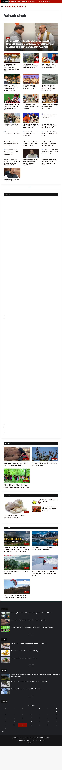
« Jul (2, 731)
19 (22, 721)
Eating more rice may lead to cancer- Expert (24, 658)
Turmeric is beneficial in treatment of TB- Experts (25, 651)
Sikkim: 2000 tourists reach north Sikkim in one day (26, 689)
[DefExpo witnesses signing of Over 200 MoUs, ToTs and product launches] (31, 118)
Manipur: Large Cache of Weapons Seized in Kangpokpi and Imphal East (26, 1)
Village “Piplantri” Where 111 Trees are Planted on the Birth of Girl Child (32, 627)
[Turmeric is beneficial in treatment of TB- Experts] (5, 653)
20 (31, 721)
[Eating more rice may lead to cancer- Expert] (5, 660)
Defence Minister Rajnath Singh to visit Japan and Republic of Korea (30, 143)
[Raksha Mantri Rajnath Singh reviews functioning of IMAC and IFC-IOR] (50, 135)
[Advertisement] (31, 21)
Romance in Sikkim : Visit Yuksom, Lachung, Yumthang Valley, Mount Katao (44, 573)
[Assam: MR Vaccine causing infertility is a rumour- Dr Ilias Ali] (5, 646)
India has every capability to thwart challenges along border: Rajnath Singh (50, 65)
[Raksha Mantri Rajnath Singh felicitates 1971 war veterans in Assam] (31, 79)
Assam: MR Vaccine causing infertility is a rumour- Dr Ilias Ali (29, 643)
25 (14, 725)
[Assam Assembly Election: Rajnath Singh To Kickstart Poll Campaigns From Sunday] (12, 98)
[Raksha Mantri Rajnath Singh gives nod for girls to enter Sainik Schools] (50, 118)
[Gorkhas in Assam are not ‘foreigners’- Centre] (12, 173)
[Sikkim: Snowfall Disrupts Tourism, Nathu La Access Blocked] (5, 684)
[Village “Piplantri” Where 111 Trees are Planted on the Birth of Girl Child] (5, 629)
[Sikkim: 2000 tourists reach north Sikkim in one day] (5, 691)
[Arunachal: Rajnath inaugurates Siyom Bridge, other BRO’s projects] (31, 57)
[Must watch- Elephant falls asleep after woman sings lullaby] (5, 622)
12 (22, 718)
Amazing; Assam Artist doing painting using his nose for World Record (31, 613)
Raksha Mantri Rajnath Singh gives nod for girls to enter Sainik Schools (49, 125)
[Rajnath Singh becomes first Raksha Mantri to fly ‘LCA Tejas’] (12, 135)
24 (5, 725)
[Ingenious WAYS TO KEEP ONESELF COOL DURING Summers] (36, 509)
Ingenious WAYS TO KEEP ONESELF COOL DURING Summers (49, 508)
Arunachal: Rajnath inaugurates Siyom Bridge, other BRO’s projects (30, 65)
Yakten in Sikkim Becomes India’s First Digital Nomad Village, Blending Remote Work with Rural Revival (16, 549)
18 (14, 721)
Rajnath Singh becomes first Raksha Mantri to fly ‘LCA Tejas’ (11, 143)
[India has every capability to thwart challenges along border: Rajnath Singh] (50, 57)
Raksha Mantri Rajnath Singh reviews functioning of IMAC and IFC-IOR (49, 143)
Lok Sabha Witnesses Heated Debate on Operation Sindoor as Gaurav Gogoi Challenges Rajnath (11, 67)
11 (14, 718)
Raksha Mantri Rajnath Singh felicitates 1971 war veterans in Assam (30, 86)
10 (5, 718)
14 (39, 718)
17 (5, 721)
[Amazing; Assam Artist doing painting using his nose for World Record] (5, 615)
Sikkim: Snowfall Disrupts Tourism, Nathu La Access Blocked (29, 682)
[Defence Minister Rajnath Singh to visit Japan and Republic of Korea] (31, 135)
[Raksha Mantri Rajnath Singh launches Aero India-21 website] (31, 98)
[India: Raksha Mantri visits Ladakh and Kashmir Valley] (12, 118)
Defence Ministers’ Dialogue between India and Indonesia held (50, 106)
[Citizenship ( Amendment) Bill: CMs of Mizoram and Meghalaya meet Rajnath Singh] (50, 153)
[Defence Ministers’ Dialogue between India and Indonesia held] (50, 98)
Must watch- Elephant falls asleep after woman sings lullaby (29, 620)
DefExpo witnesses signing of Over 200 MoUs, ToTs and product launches (31, 125)
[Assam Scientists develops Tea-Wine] (36, 502)
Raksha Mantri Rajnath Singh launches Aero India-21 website (31, 106)
